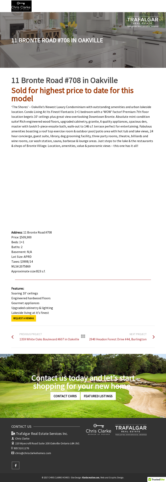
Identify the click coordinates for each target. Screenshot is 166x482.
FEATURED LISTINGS (98, 396)
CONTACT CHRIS (65, 396)
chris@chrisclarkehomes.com (33, 453)
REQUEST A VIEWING (23, 318)
